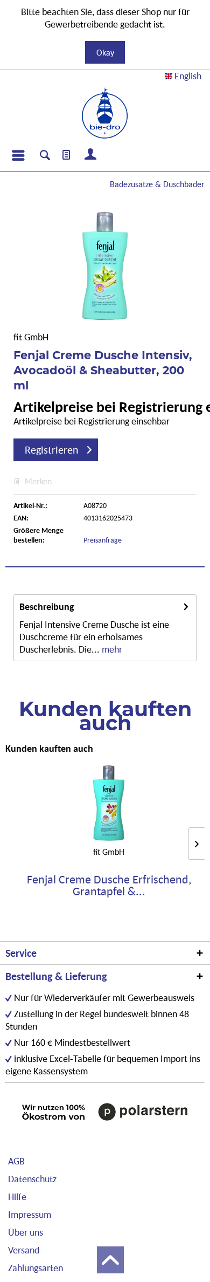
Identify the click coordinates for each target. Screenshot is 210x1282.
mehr (111, 649)
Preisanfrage (102, 540)
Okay (105, 52)
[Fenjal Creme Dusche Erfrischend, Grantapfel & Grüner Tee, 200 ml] (109, 803)
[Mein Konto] (91, 155)
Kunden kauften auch (49, 748)
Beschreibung (46, 606)
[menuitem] (17, 155)
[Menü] (17, 155)
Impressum (29, 1214)
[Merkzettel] (67, 155)
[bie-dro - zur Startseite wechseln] (105, 113)
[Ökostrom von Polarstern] (105, 1111)
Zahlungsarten (35, 1268)
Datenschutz (32, 1179)
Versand (23, 1250)
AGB (16, 1161)
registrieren (52, 450)
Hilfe (17, 1196)
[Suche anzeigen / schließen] (44, 156)
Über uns (25, 1232)
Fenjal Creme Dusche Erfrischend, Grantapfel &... (109, 885)
